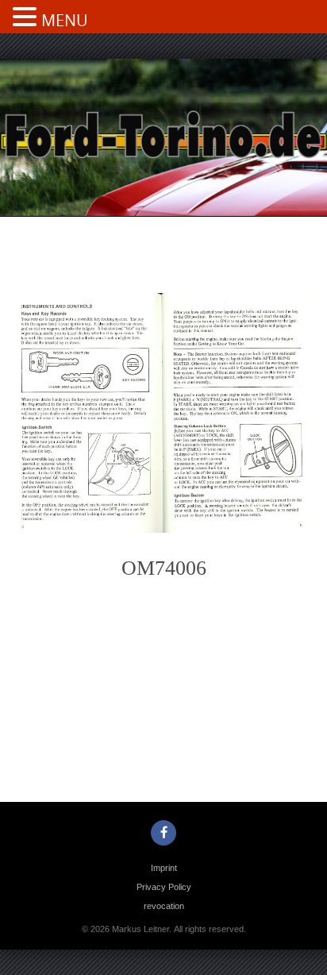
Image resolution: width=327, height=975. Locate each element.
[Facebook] (163, 833)
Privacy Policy (164, 887)
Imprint (164, 868)
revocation (164, 906)
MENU (64, 20)
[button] (27, 18)
